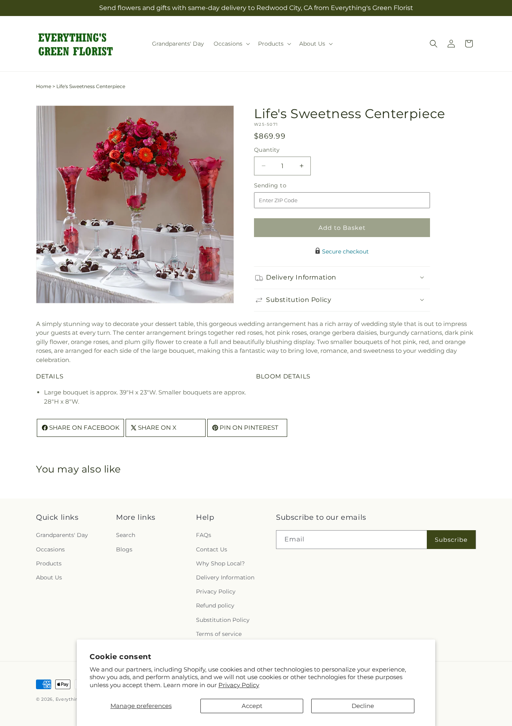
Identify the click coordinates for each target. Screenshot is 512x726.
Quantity (267, 149)
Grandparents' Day (62, 535)
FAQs (203, 535)
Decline (363, 706)
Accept (252, 706)
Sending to (282, 185)
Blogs (124, 549)
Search (125, 535)
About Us (49, 577)
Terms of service (219, 634)
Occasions (50, 549)
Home (43, 86)
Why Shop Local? (220, 563)
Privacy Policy (238, 685)
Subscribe (451, 539)
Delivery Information (225, 577)
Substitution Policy (223, 619)
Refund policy (215, 605)
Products (49, 563)
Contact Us (211, 549)
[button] (231, 43)
